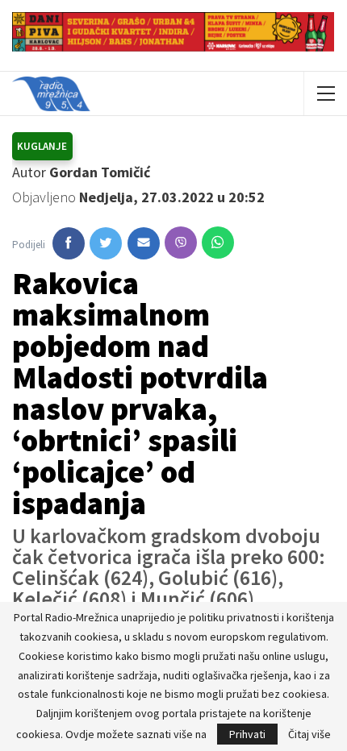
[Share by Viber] (181, 242)
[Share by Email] (144, 243)
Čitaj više (309, 734)
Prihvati (247, 734)
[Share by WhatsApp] (218, 242)
